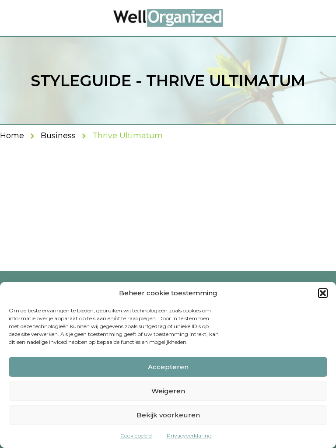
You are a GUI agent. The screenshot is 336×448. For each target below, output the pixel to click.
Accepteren (168, 367)
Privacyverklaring (189, 435)
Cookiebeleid (136, 435)
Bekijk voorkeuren (168, 415)
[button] (322, 293)
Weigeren (168, 391)
